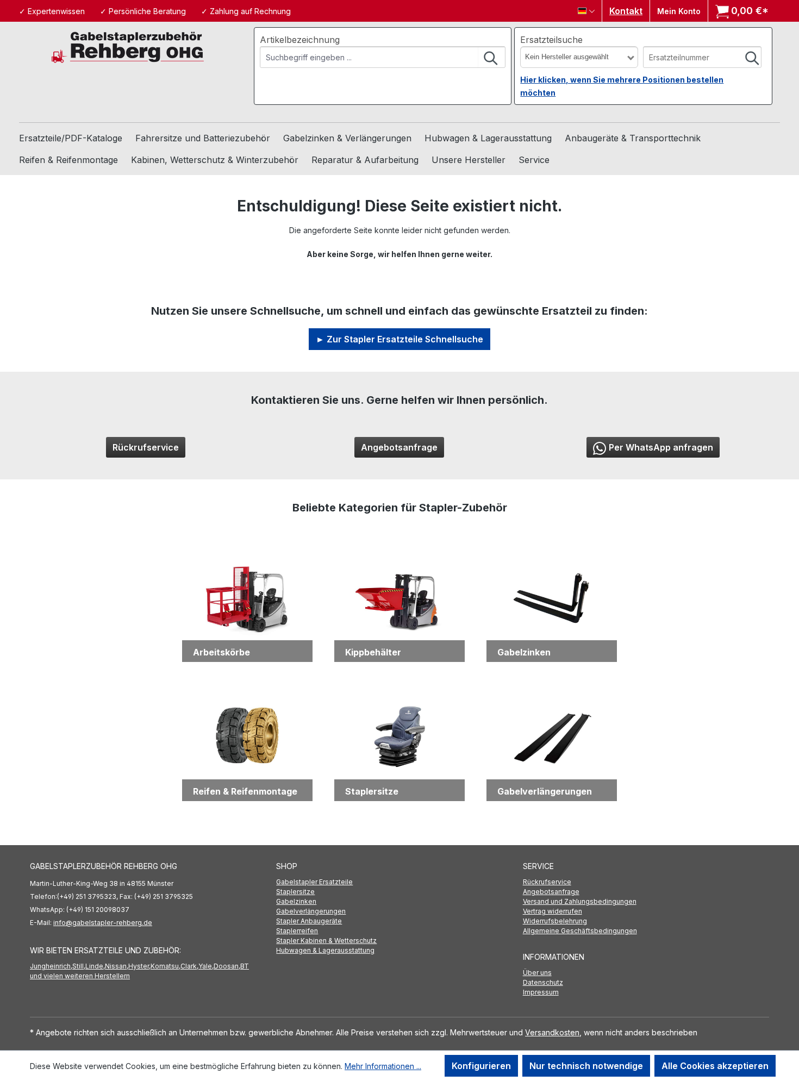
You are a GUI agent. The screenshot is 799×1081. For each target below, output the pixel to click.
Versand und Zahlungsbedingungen (579, 901)
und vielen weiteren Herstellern (80, 976)
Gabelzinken (296, 901)
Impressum (541, 992)
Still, (78, 966)
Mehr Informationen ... (383, 1066)
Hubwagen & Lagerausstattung (325, 950)
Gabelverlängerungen (311, 911)
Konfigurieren (481, 1065)
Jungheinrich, (51, 966)
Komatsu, (165, 966)
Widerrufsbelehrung (555, 921)
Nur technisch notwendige (586, 1065)
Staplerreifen (297, 931)
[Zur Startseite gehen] (127, 46)
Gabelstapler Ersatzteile (314, 882)
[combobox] (369, 57)
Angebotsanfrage (399, 447)
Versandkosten (552, 1032)
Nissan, (116, 966)
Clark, (189, 966)
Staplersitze (295, 892)
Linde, (95, 966)
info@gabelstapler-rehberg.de (102, 922)
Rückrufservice (146, 447)
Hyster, (139, 966)
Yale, (206, 966)
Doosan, (227, 966)
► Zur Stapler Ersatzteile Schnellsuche (399, 339)
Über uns (537, 972)
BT (244, 966)
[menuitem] (399, 882)
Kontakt (625, 10)
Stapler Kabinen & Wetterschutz (326, 940)
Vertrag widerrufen (552, 911)
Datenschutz (543, 982)
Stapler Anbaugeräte (309, 921)
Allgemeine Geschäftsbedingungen (580, 931)
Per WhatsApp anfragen (661, 447)
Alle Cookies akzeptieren (715, 1065)
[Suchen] (491, 57)
